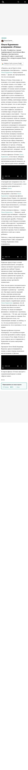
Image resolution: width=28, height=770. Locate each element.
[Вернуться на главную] (3, 2)
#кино (3, 380)
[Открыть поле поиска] (18, 2)
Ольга (9, 188)
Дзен (18, 387)
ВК (12, 387)
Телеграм (6, 387)
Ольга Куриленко (7, 72)
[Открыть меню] (25, 2)
